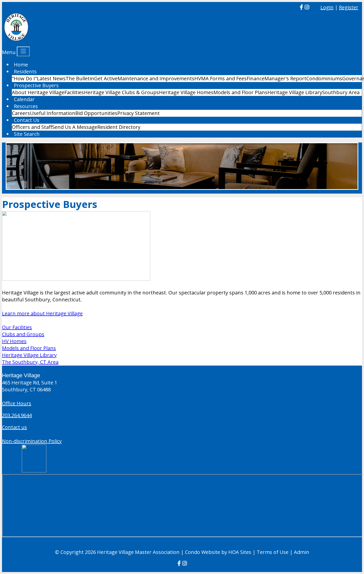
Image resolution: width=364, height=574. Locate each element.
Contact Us (26, 120)
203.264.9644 (17, 415)
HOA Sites (239, 552)
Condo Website (202, 552)
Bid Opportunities (96, 113)
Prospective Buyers (36, 85)
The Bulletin (80, 78)
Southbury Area (341, 92)
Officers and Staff (32, 127)
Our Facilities (17, 327)
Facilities (74, 92)
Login (327, 7)
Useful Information (52, 113)
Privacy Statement (138, 113)
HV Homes (14, 341)
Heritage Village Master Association (138, 552)
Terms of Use (272, 552)
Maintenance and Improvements (156, 78)
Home (21, 64)
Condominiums (324, 78)
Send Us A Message (74, 127)
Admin (301, 552)
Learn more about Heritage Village (42, 313)
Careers (21, 113)
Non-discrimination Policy (32, 441)
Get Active (106, 78)
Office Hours (16, 403)
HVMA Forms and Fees (220, 78)
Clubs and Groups (23, 334)
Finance (255, 78)
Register (348, 7)
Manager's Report (285, 78)
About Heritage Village (38, 92)
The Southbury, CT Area (30, 362)
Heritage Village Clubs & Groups (121, 92)
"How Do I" (24, 78)
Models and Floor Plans (240, 92)
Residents (25, 71)
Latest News (51, 78)
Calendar (24, 99)
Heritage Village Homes (186, 92)
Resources (26, 106)
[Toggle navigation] (23, 51)
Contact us (14, 427)
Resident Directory (118, 127)
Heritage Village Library (294, 92)
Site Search (27, 134)
